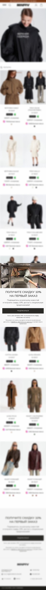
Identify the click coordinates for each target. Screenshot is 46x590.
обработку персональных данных (21, 322)
